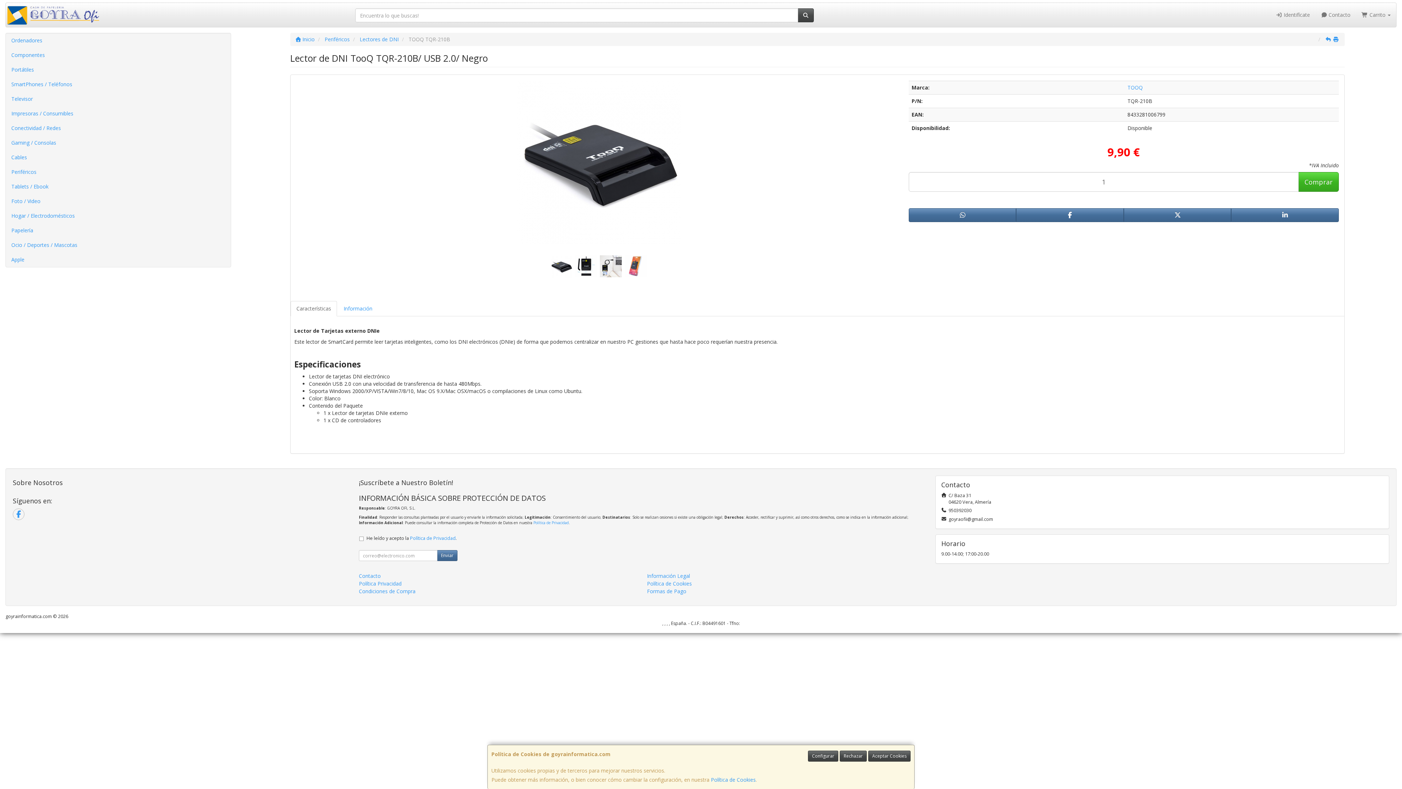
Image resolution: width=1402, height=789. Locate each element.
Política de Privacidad (551, 522)
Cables (19, 157)
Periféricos (24, 171)
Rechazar (853, 756)
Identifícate (1296, 14)
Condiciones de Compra (387, 591)
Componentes (28, 55)
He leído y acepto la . (412, 538)
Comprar (1319, 182)
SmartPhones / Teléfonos (41, 84)
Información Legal (668, 575)
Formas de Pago (666, 591)
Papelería (22, 230)
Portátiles (22, 69)
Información (358, 308)
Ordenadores (26, 40)
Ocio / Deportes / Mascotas (44, 244)
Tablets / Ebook (30, 186)
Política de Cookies (733, 779)
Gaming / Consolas (33, 142)
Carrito (1377, 14)
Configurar (823, 756)
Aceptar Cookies (889, 756)
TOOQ (1135, 87)
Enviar (447, 555)
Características (313, 308)
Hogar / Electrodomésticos (43, 215)
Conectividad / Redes (36, 128)
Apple (17, 259)
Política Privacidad (380, 583)
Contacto (1339, 14)
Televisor (22, 98)
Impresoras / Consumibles (42, 113)
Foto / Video (26, 201)
